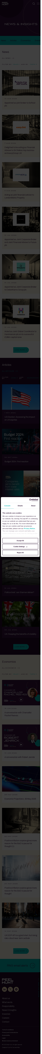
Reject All (20, 552)
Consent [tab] (7, 505)
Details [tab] (20, 505)
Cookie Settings (19, 546)
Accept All (20, 540)
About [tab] (33, 505)
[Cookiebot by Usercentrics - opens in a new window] (29, 500)
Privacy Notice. (29, 528)
